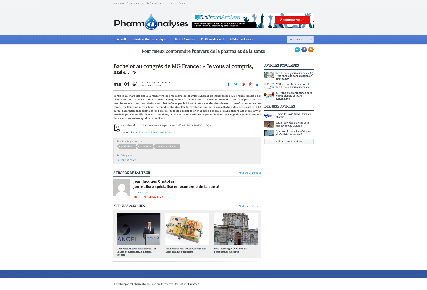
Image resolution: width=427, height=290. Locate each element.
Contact (182, 3)
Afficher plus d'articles (250, 172)
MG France (145, 146)
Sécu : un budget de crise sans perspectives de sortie (230, 250)
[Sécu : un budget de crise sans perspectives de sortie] (236, 214)
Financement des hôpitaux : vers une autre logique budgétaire (185, 250)
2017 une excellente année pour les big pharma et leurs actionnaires (294, 95)
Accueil (121, 39)
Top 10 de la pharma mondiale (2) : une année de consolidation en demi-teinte (294, 76)
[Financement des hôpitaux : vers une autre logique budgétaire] (187, 214)
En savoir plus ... (142, 192)
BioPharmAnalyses (156, 3)
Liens (172, 3)
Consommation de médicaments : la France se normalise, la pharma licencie (136, 251)
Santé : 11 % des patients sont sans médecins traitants (292, 124)
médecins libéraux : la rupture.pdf (155, 132)
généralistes (127, 146)
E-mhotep (193, 284)
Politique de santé (212, 39)
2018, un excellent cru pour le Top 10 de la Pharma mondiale (293, 86)
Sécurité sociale (184, 39)
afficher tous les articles (289, 141)
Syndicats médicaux (167, 146)
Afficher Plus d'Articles (147, 197)
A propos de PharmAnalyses (128, 3)
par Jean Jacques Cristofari (157, 82)
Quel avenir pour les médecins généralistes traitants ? (293, 133)
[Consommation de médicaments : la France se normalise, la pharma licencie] (139, 214)
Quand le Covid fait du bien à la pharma (293, 115)
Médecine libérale (241, 39)
